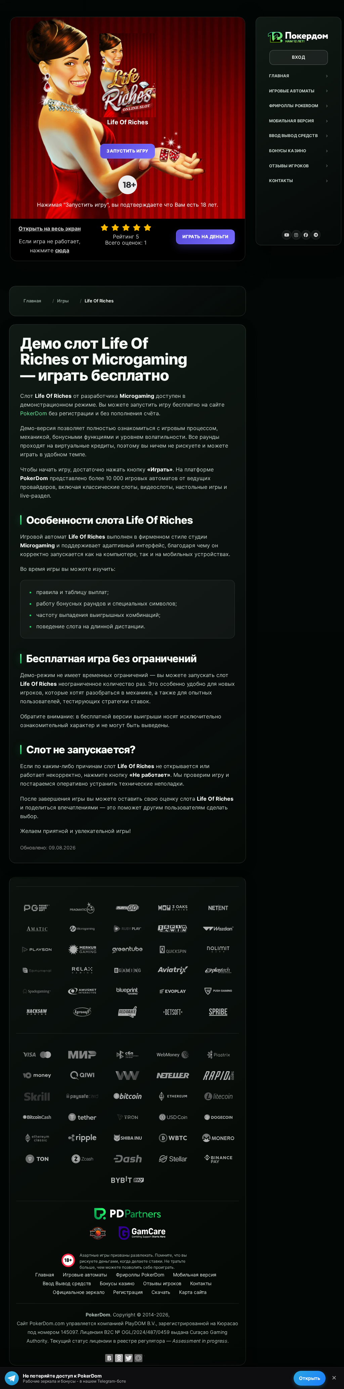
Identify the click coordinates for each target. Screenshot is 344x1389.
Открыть (309, 1378)
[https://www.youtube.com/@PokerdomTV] (286, 235)
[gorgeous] (147, 227)
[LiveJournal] (148, 1358)
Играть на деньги (205, 236)
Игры (63, 300)
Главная (279, 75)
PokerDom (33, 413)
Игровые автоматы (292, 90)
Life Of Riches (99, 300)
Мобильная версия (291, 120)
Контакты (281, 180)
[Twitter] (129, 1358)
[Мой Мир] (138, 1358)
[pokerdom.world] (296, 235)
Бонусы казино (287, 150)
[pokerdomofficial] (306, 235)
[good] (136, 227)
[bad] (104, 227)
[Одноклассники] (119, 1358)
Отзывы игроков (289, 165)
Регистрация (128, 1292)
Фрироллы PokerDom (293, 105)
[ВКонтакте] (109, 1358)
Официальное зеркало (78, 1292)
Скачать (161, 1292)
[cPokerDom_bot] (315, 235)
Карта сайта (193, 1292)
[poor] (115, 227)
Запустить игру (127, 151)
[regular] (126, 227)
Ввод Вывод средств (293, 135)
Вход (298, 57)
